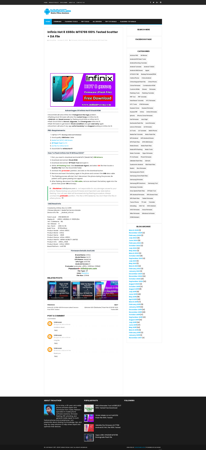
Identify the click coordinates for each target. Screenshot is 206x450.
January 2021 (134, 271)
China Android (146, 78)
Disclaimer (63, 2)
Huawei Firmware (147, 108)
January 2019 (134, 307)
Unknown (58, 322)
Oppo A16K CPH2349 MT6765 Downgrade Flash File (59, 293)
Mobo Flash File (150, 134)
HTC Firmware (150, 100)
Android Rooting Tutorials (138, 63)
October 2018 (134, 315)
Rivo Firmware (141, 168)
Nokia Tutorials (135, 153)
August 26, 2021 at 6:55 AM (62, 337)
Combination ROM (149, 85)
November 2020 (135, 276)
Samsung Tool (153, 183)
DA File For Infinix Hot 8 (60, 146)
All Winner (144, 55)
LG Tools (133, 131)
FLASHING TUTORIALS (128, 21)
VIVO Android (151, 206)
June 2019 (133, 294)
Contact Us (80, 2)
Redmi (132, 168)
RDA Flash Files (150, 164)
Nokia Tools (149, 149)
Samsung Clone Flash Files (139, 176)
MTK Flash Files (102, 40)
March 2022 (134, 253)
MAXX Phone (153, 131)
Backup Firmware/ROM (148, 74)
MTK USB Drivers (147, 142)
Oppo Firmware (147, 153)
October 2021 (134, 256)
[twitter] (153, 2)
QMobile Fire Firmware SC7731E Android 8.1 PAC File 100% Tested (107, 426)
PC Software (134, 157)
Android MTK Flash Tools (138, 59)
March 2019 (133, 302)
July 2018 (132, 322)
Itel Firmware (134, 119)
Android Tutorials (135, 67)
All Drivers (97, 21)
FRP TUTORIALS (111, 21)
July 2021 (132, 261)
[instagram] (160, 2)
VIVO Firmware (134, 210)
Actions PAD (134, 55)
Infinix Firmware (83, 40)
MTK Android (93, 40)
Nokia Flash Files (146, 146)
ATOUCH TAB (134, 74)
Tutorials (152, 202)
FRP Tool (132, 97)
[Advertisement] (82, 58)
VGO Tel (141, 206)
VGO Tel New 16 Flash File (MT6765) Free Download (83, 294)
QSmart (147, 161)
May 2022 (133, 251)
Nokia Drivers (134, 146)
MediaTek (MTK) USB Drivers (62, 140)
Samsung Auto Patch (137, 172)
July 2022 (133, 248)
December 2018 (135, 309)
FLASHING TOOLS (71, 21)
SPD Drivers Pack (152, 194)
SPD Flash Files (134, 198)
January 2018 (134, 335)
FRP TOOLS (85, 21)
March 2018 (133, 330)
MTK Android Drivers (147, 138)
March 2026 (134, 230)
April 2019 (133, 299)
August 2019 (134, 289)
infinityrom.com (67, 447)
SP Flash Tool (151, 191)
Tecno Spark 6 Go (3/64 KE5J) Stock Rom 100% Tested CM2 (105, 293)
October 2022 (134, 246)
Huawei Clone (134, 108)
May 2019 (132, 297)
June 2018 (133, 325)
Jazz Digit (144, 119)
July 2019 (132, 292)
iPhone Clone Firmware (144, 116)
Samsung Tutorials (136, 187)
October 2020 (134, 279)
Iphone (132, 116)
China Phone (152, 82)
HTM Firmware (144, 104)
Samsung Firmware (136, 179)
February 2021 (134, 269)
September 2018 (135, 317)
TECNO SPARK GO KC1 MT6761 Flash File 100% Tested (106, 416)
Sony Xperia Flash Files (137, 191)
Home (45, 2)
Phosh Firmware (146, 157)
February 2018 (134, 332)
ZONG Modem (134, 217)
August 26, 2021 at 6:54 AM (62, 324)
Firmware (57, 21)
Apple (147, 70)
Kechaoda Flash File (136, 123)
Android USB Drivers (136, 70)
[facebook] (150, 2)
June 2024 (133, 240)
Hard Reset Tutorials (136, 100)
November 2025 (135, 233)
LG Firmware (148, 127)
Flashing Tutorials (148, 93)
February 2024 (135, 243)
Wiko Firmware (134, 213)
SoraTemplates (140, 447)
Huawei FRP (133, 112)
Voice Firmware (147, 210)
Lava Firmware (150, 123)
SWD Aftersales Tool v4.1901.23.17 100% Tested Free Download (108, 407)
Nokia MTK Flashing (136, 149)
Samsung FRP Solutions (137, 183)
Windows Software (148, 213)
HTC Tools (133, 104)
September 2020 (136, 281)
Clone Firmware (135, 85)
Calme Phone (134, 78)
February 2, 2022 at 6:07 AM (63, 350)
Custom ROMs (135, 89)
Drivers (144, 89)
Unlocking (133, 206)
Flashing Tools (134, 93)
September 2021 (135, 258)
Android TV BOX (149, 67)
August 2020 (134, 284)
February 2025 (135, 235)
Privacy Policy (54, 2)
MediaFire (85, 273)
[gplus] (157, 2)
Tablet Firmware (147, 198)
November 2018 (135, 312)
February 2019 (134, 304)
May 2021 (132, 263)
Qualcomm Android (136, 164)
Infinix (142, 112)
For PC (59, 143)
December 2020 (135, 274)
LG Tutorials (142, 131)
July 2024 (133, 238)
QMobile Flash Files (136, 161)
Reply (56, 330)
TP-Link (143, 202)
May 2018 (132, 327)
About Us (72, 2)
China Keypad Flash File (137, 82)
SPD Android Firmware (137, 194)
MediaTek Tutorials (136, 134)
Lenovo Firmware (135, 127)
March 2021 (133, 266)
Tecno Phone (134, 202)
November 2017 (135, 338)
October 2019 (134, 286)
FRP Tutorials (142, 97)
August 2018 (134, 320)
